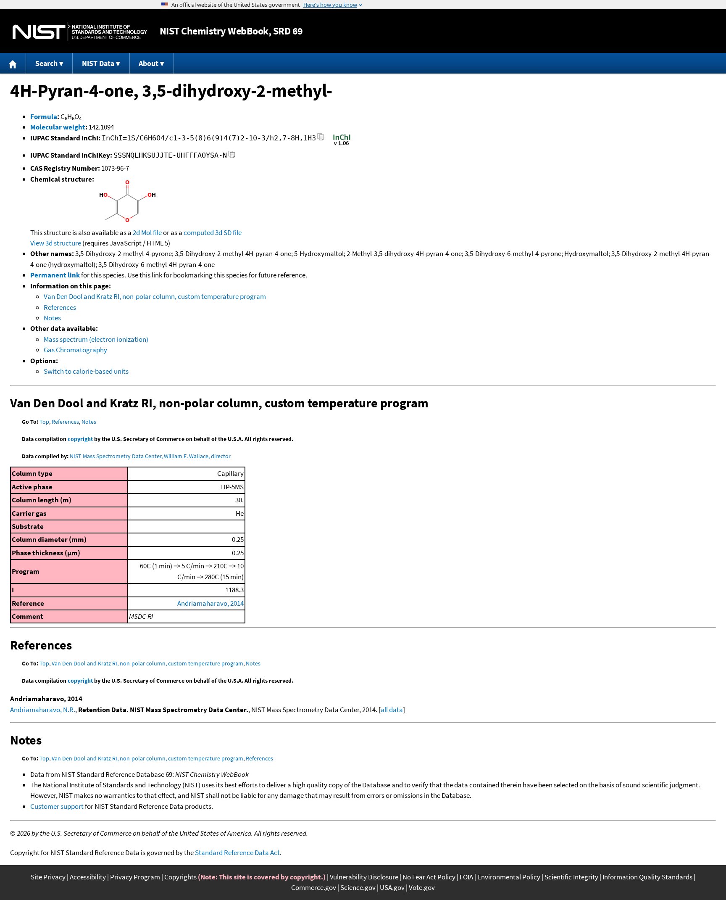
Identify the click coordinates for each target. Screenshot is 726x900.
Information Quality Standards (647, 877)
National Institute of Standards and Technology (80, 31)
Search (46, 63)
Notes (52, 317)
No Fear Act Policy (428, 877)
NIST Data (98, 63)
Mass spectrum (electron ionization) (96, 339)
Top (44, 421)
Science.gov (358, 887)
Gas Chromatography (75, 349)
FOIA (466, 877)
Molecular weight (57, 127)
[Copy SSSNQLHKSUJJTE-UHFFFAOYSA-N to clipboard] (231, 156)
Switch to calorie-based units (86, 371)
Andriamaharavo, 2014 (210, 603)
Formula (43, 116)
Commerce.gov (313, 887)
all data (392, 709)
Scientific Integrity (571, 877)
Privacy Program (135, 877)
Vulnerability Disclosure (364, 877)
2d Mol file (147, 232)
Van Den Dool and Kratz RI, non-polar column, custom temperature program (155, 296)
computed (199, 232)
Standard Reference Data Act (237, 852)
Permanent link (55, 275)
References (60, 307)
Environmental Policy (508, 877)
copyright (80, 439)
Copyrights (180, 877)
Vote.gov (422, 887)
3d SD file (228, 232)
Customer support (57, 806)
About (148, 63)
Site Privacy (48, 877)
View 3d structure (55, 243)
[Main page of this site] (13, 63)
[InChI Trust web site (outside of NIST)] (341, 144)
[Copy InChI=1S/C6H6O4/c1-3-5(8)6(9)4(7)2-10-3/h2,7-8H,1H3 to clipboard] (320, 139)
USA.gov (392, 887)
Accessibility (88, 877)
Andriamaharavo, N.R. (42, 709)
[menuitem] (13, 63)
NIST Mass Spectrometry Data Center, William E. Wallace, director (150, 456)
